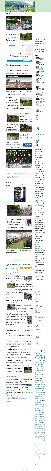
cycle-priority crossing (42, 434)
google (39, 449)
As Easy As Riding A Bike (39, 299)
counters (38, 434)
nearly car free (40, 227)
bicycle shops (36, 394)
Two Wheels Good (38, 310)
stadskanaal (43, 457)
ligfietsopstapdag (36, 452)
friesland (36, 449)
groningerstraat (41, 382)
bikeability (44, 432)
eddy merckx (17, 398)
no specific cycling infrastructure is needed (26, 305)
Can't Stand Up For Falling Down (39, 312)
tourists (35, 459)
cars (35, 356)
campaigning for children (13, 398)
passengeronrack (39, 438)
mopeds (40, 404)
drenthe (36, 360)
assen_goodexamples (38, 353)
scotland (38, 439)
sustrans (36, 384)
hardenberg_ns (36, 450)
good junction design (38, 386)
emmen (43, 448)
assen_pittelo (36, 419)
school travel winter (37, 427)
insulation (43, 450)
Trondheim (7, 35)
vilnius (41, 459)
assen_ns (44, 400)
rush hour (39, 376)
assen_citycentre (42, 380)
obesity (41, 396)
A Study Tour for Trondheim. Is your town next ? (17, 15)
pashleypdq (36, 365)
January (37, 140)
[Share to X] (17, 176)
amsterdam (39, 372)
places (19, 252)
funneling (36, 412)
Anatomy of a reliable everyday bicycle (39, 210)
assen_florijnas (36, 408)
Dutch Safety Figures (37, 157)
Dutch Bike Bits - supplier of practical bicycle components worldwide (40, 289)
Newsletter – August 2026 (38, 329)
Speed (35, 212)
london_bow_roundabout (38, 436)
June (37, 131)
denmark (43, 390)
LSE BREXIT (37, 344)
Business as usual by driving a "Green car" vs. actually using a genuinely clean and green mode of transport (42, 99)
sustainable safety (42, 440)
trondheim (13, 177)
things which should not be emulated (22, 31)
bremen (38, 445)
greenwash (42, 449)
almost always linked (15, 37)
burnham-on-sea (36, 420)
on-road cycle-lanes (37, 392)
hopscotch (40, 450)
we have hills (36, 244)
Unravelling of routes (37, 176)
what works (39, 351)
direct (12, 379)
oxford (42, 454)
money (42, 368)
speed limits (43, 428)
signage (43, 365)
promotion (41, 362)
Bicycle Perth (37, 301)
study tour (11, 177)
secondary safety (42, 439)
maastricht (43, 452)
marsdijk (36, 414)
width (35, 417)
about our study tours (17, 142)
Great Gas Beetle (38, 294)
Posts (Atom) (10, 401)
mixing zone (43, 453)
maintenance (38, 368)
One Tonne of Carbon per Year (39, 338)
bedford (39, 419)
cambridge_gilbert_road (41, 433)
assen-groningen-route (39, 400)
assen (36, 348)
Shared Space (36, 224)
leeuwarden (42, 451)
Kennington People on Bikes (39, 306)
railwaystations (37, 359)
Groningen (38, 202)
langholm (39, 451)
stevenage (36, 458)
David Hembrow (38, 336)
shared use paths (37, 428)
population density (38, 426)
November (37, 126)
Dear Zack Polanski (38, 339)
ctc (39, 390)
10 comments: (12, 397)
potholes (42, 426)
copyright (36, 421)
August (37, 129)
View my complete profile (37, 465)
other (18, 252)
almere (35, 443)
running (40, 456)
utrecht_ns (38, 430)
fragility (35, 402)
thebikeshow (27, 398)
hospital (44, 435)
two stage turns (40, 441)
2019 (36, 119)
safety (15, 93)
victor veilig (40, 459)
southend (39, 457)
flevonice (39, 435)
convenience (19, 93)
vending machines (42, 430)
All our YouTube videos (38, 288)
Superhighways (36, 171)
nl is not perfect (38, 357)
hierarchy (41, 435)
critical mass (42, 421)
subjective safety (19, 280)
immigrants (41, 424)
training (38, 398)
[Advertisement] (19, 180)
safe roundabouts (43, 392)
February (37, 139)
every (36, 435)
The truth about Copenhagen (40, 81)
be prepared (39, 444)
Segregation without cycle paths (38, 174)
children (19, 356)
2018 (36, 120)
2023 (36, 115)
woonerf (41, 417)
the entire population (19, 297)
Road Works (36, 205)
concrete (36, 434)
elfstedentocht (40, 423)
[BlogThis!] (16, 176)
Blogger (27, 469)
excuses (44, 360)
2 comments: (12, 176)
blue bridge (40, 394)
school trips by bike (42, 427)
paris (39, 425)
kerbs (35, 451)
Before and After (37, 179)
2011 (36, 142)
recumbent (41, 354)
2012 (36, 141)
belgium (44, 444)
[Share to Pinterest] (19, 397)
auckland (36, 444)
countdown (41, 447)
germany (36, 382)
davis (43, 447)
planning (39, 350)
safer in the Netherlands (15, 302)
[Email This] (15, 176)
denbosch (37, 378)
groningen (40, 360)
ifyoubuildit (20, 398)
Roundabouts (36, 185)
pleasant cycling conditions (41, 371)
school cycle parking (37, 406)
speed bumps (36, 440)
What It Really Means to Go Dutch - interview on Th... (40, 136)
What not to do (36, 219)
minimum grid (39, 453)
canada (37, 390)
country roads (39, 421)
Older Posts (31, 400)
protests (43, 438)
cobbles (41, 446)
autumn (40, 408)
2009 (36, 144)
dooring (35, 448)
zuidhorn (40, 442)
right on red (39, 455)
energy (41, 378)
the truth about (36, 416)
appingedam (40, 443)
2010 (36, 143)
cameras (43, 445)
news (39, 374)
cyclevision (36, 422)
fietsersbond (36, 374)
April (36, 137)
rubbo (38, 456)
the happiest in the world (40, 197)
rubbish (35, 439)
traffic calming (40, 416)
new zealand (38, 396)
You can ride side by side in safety (10, 311)
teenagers (39, 384)
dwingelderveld (36, 423)
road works (39, 363)
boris (42, 372)
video (38, 349)
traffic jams (43, 416)
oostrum (40, 454)
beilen (41, 444)
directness (42, 355)
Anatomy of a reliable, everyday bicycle (41, 92)
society (42, 374)
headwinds (43, 412)
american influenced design (38, 431)
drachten (38, 448)
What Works (36, 169)
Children (36, 193)
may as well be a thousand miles (21, 328)
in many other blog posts (27, 106)
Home (19, 400)
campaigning (9, 398)
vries (37, 442)
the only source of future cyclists (28, 356)
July (36, 130)
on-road (43, 437)
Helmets (36, 235)
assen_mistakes (43, 384)
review (42, 363)
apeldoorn (43, 431)
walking (44, 459)
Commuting (36, 208)
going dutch (36, 370)
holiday (40, 370)
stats (42, 356)
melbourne (39, 414)
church (38, 446)
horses (38, 424)
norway (9, 177)
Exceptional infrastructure (38, 189)
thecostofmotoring (40, 429)
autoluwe (36, 432)
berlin (41, 419)
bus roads (40, 420)
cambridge (42, 359)
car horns (36, 446)
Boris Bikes (36, 264)
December (37, 125)
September (37, 128)
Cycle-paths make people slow (38, 248)
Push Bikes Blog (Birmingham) (39, 292)
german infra (42, 402)
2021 (36, 117)
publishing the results (29, 359)
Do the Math (37, 326)
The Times (40, 418)
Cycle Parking (36, 200)
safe (13, 379)
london (42, 358)
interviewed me (11, 267)
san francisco (43, 456)
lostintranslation (42, 367)
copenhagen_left (37, 447)
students (36, 388)
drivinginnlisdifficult (37, 410)
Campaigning (36, 165)
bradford (37, 433)
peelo (41, 425)
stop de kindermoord (40, 458)
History (36, 177)
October (37, 127)
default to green (40, 422)
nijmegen (36, 425)
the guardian (39, 388)
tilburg (43, 429)
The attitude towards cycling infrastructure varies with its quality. (41, 62)
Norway (18, 203)
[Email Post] (14, 176)
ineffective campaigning (40, 364)
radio (21, 398)
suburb (42, 376)
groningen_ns (39, 412)
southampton (36, 457)
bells (38, 432)
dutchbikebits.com (37, 367)
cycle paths (42, 348)
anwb (37, 443)
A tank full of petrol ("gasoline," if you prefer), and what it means (41, 104)
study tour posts (11, 142)
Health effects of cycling (37, 204)
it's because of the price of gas (38, 246)
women (38, 417)
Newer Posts (8, 400)
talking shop (37, 380)
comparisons (39, 352)
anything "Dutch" (38, 223)
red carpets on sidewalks (17, 221)
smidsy (40, 406)
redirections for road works (11, 147)
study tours (18, 131)
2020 (36, 118)
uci (37, 459)
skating (40, 428)
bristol (43, 419)
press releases (14, 341)
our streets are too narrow (38, 242)
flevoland (43, 423)
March (37, 138)
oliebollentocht (40, 437)
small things (37, 358)
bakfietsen (43, 408)
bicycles (39, 356)
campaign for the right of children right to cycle (22, 357)
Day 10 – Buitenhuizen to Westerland (39, 317)
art (44, 443)
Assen (41, 202)
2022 (36, 116)
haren (35, 424)
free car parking (39, 402)
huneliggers (36, 362)
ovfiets (35, 438)
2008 (36, 145)
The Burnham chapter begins (39, 334)
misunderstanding (36, 404)
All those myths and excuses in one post (41, 57)
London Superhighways (37, 262)
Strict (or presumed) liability (38, 232)
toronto (35, 430)
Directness (36, 181)
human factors (43, 386)
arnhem (42, 443)
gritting (39, 365)
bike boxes (41, 432)
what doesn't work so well (11, 390)
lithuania (40, 452)
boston (36, 445)
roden (42, 455)
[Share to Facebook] (18, 176)
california (41, 445)
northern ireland (36, 454)
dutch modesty (42, 410)
